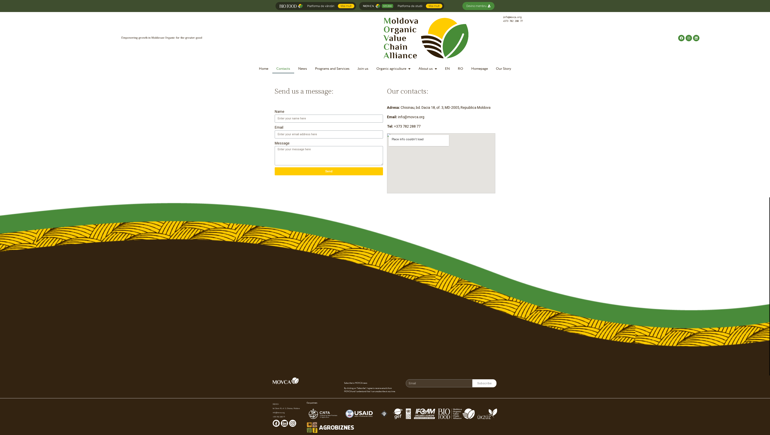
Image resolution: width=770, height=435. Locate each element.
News (302, 68)
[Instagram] (689, 38)
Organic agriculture (391, 68)
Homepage (479, 68)
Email (279, 127)
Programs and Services (332, 68)
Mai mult (346, 6)
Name (279, 111)
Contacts (283, 68)
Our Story (503, 68)
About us (425, 68)
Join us (363, 68)
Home (263, 68)
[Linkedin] (696, 38)
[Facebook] (681, 38)
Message (282, 143)
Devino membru (476, 6)
